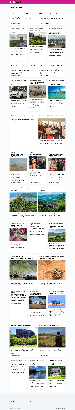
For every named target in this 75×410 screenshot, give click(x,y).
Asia (11, 28)
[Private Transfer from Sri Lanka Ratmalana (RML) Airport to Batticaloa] (51, 202)
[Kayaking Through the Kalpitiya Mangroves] (37, 372)
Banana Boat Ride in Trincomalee (56, 293)
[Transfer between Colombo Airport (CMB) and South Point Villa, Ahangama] (56, 164)
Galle (13, 28)
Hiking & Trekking (53, 223)
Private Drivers (55, 28)
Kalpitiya (38, 360)
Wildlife (56, 256)
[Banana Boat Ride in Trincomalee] (56, 301)
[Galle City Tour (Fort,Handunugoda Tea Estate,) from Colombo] (56, 92)
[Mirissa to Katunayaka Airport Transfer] (18, 92)
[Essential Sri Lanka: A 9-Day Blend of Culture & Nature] (37, 91)
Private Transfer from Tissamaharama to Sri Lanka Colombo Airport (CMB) (55, 32)
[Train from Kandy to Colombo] (37, 162)
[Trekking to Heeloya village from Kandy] (56, 235)
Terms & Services (58, 408)
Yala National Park (54, 29)
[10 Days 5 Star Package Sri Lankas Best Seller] (51, 337)
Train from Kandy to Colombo (36, 154)
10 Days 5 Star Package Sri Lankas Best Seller (49, 325)
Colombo (55, 80)
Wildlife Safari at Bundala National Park (47, 258)
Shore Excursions (18, 151)
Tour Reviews (48, 1)
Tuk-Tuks (24, 223)
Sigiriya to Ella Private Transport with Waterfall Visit (22, 258)
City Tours (52, 80)
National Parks (43, 256)
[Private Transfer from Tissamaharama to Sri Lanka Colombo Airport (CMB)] (56, 41)
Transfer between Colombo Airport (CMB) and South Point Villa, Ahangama (56, 155)
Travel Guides (56, 1)
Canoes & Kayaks (33, 360)
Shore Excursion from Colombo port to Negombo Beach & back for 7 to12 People (18, 155)
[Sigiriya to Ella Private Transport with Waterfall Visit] (23, 270)
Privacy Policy (63, 408)
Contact (30, 403)
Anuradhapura (13, 291)
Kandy (32, 28)
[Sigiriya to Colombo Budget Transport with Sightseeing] (37, 302)
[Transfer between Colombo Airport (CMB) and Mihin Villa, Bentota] (51, 128)
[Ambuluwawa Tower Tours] (37, 38)
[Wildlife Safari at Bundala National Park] (51, 270)
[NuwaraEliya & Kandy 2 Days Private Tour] (56, 372)
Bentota (57, 360)
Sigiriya (16, 256)
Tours (14, 29)
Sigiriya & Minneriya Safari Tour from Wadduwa (21, 325)
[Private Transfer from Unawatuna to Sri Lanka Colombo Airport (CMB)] (23, 202)
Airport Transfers (13, 80)
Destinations (40, 1)
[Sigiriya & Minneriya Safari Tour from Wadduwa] (23, 337)
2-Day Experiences (51, 360)
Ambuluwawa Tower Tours (35, 30)
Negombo (32, 80)
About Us (63, 1)
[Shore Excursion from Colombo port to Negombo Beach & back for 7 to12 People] (18, 164)
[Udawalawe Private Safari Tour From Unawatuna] (18, 40)
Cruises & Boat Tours (54, 291)
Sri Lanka (20, 28)
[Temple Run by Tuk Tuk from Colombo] (18, 234)
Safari (18, 28)
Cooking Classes (19, 291)
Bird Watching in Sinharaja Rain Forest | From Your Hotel (22, 115)
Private (15, 28)
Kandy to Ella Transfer (34, 226)
